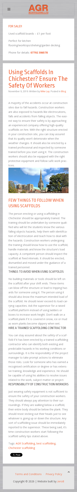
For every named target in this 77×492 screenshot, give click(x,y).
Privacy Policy (54, 474)
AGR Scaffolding (25, 443)
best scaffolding (46, 443)
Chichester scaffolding (21, 448)
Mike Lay (45, 91)
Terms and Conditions (28, 474)
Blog (63, 91)
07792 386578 (39, 52)
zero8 (60, 481)
